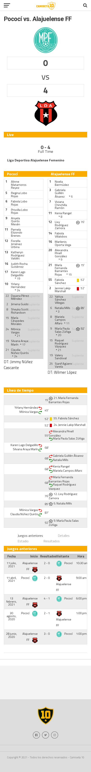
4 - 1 (47, 598)
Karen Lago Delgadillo (18, 273)
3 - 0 (47, 633)
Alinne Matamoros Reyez (18, 184)
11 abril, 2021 (11, 579)
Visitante (62, 556)
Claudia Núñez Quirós (20, 351)
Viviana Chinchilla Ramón (61, 204)
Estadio (23, 541)
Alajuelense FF (63, 587)
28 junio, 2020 (11, 635)
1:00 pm (81, 613)
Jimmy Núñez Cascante (18, 365)
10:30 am (82, 563)
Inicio (34, 556)
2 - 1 (47, 613)
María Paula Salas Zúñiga (63, 330)
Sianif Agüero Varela (63, 365)
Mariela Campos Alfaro (60, 320)
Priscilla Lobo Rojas (19, 211)
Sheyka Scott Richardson (19, 311)
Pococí (68, 563)
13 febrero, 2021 (11, 601)
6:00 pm (81, 598)
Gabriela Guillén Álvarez (60, 193)
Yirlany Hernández (18, 285)
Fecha (11, 556)
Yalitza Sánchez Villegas (60, 299)
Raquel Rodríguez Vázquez (61, 343)
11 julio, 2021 (12, 564)
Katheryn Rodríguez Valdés (17, 255)
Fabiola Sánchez (60, 281)
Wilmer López (65, 372)
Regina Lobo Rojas (19, 194)
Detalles (64, 535)
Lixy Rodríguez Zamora (61, 225)
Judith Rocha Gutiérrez (19, 265)
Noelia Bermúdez (62, 183)
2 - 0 (47, 563)
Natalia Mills (62, 308)
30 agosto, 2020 (11, 616)
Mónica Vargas (15, 330)
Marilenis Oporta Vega (63, 243)
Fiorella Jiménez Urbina (16, 244)
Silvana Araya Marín (25, 449)
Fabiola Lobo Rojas (19, 203)
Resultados (51, 541)
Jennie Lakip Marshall (62, 289)
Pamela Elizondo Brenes (16, 232)
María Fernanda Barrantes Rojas (61, 270)
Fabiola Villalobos (61, 235)
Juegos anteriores (30, 535)
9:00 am (81, 577)
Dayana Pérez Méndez (20, 297)
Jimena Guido (19, 304)
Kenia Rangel (63, 213)
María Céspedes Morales (17, 320)
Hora (80, 556)
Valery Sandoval (61, 356)
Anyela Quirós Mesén (15, 221)
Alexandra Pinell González (61, 253)
